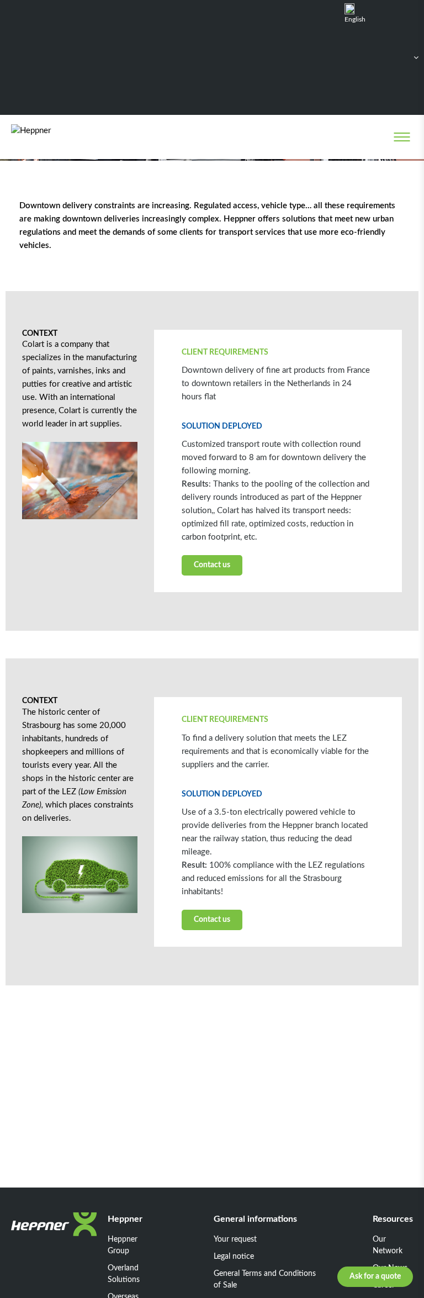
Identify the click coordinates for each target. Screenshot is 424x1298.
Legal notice (234, 1256)
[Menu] (401, 137)
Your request (235, 1239)
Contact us (212, 565)
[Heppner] (56, 136)
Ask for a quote (375, 1276)
